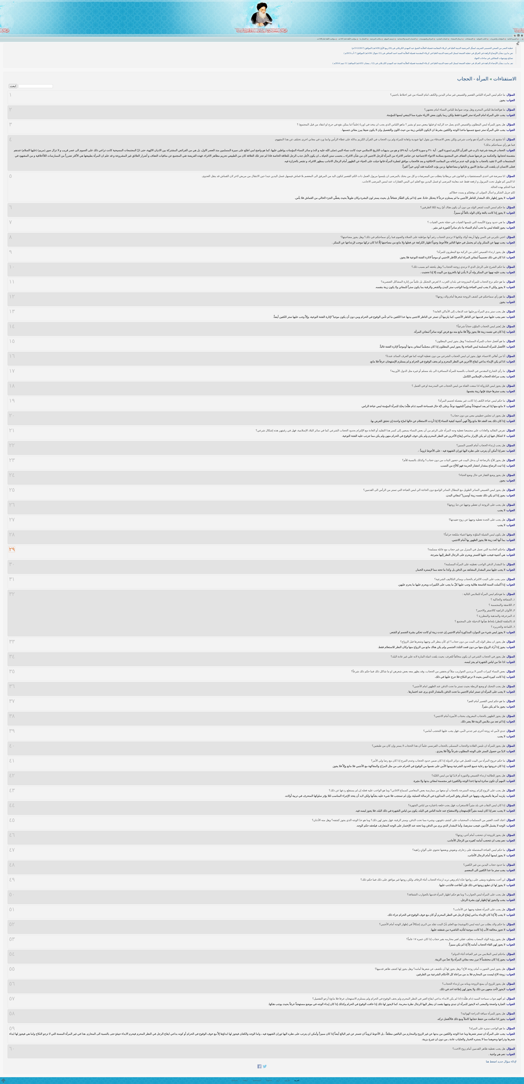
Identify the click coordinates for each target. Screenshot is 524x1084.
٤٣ (12, 790)
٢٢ (12, 445)
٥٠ (12, 894)
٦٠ (12, 1048)
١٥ (12, 341)
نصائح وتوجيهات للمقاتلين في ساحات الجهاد (493, 58)
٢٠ (12, 415)
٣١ (12, 579)
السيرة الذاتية (512, 39)
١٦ (12, 356)
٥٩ (12, 1028)
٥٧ (12, 998)
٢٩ (12, 549)
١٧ (12, 371)
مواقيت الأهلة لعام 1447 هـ (347, 39)
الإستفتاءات (469, 39)
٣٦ (12, 686)
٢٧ (12, 519)
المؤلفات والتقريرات (497, 39)
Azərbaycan (257, 1080)
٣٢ (12, 594)
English (269, 1080)
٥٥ (12, 969)
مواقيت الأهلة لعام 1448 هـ (326, 39)
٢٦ (12, 504)
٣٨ (12, 716)
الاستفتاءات (504, 78)
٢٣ (12, 460)
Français (235, 1080)
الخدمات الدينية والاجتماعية (407, 39)
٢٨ (12, 534)
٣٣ (12, 641)
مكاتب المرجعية (375, 39)
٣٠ (12, 564)
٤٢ (12, 775)
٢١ (12, 430)
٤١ (12, 760)
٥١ (12, 909)
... (520, 39)
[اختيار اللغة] (515, 35)
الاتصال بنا (363, 39)
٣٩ (12, 731)
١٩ (12, 400)
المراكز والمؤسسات (426, 39)
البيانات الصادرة (442, 39)
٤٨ (12, 864)
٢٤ (12, 475)
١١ (12, 281)
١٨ (12, 385)
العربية (296, 1080)
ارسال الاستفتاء (456, 39)
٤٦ (12, 835)
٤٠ (12, 745)
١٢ (12, 296)
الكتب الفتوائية (481, 39)
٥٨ (12, 1013)
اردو (278, 1080)
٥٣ (12, 939)
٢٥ (12, 490)
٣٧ (12, 701)
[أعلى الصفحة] (3, 1080)
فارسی (287, 1080)
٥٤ (12, 954)
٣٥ (12, 671)
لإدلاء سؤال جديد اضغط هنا (501, 1061)
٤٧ (12, 850)
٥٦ (12, 983)
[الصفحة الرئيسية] (522, 35)
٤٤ (12, 805)
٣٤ (12, 656)
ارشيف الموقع (389, 39)
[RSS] (518, 35)
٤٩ (12, 879)
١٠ (12, 266)
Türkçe (245, 1080)
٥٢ (12, 924)
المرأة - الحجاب (472, 78)
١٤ (12, 326)
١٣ (12, 311)
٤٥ (12, 820)
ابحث (13, 86)
